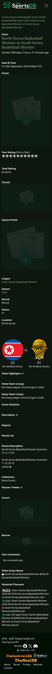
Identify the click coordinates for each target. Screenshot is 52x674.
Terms (16, 664)
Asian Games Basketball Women (19, 282)
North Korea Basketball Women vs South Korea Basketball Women (23, 24)
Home (5, 17)
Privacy (27, 664)
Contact (8, 668)
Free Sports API (10, 642)
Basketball (24, 17)
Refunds (37, 664)
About (7, 664)
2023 (26, 20)
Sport (13, 17)
